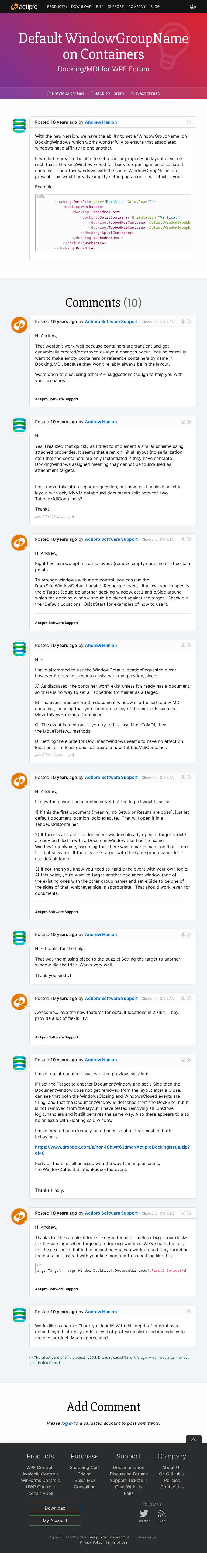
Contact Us (172, 1486)
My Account (55, 1520)
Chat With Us (128, 1486)
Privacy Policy (91, 1542)
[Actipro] (24, 6)
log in (67, 1423)
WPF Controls (40, 1467)
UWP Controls (40, 1486)
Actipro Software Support (111, 321)
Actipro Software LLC (107, 1537)
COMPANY (137, 7)
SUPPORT (116, 7)
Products (40, 1456)
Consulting (85, 1486)
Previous (67, 93)
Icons (32, 1493)
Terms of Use (116, 1542)
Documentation (128, 1467)
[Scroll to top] (194, 1439)
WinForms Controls (40, 1480)
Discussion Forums (129, 1473)
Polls (128, 1493)
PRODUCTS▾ (57, 7)
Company (172, 1456)
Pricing (85, 1473)
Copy (184, 199)
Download (55, 1508)
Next (147, 93)
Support (128, 1456)
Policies (172, 1480)
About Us (171, 1467)
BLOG (155, 7)
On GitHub (170, 1473)
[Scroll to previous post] (183, 321)
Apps (48, 1493)
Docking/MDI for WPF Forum (103, 69)
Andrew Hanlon (101, 122)
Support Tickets (127, 1480)
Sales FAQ (85, 1480)
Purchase (85, 1456)
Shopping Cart (85, 1467)
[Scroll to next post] (189, 122)
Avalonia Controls (40, 1473)
